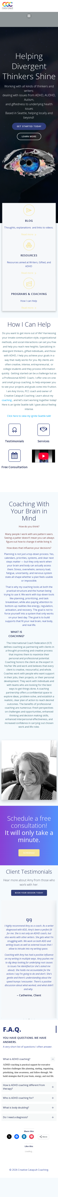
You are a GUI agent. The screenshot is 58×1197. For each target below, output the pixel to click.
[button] (23, 1019)
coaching (7, 400)
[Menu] (29, 15)
